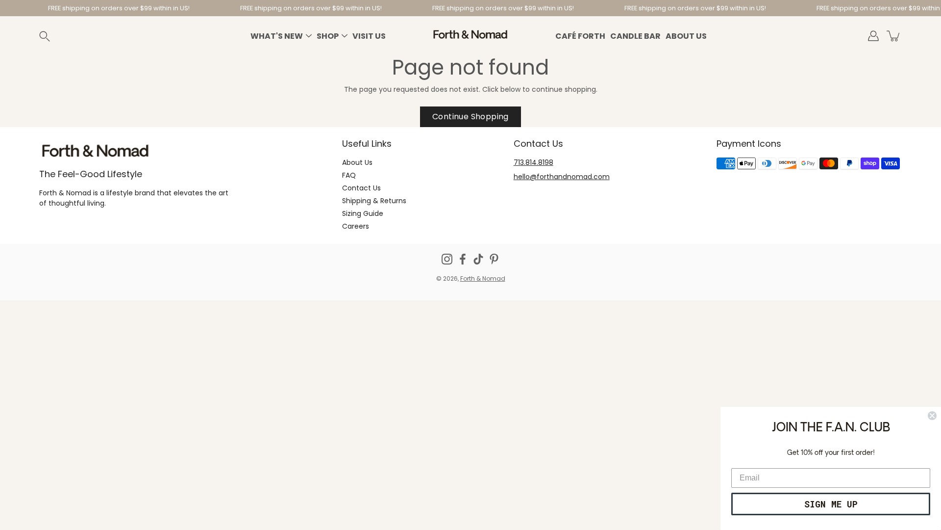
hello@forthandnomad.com (562, 177)
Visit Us (369, 36)
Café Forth (580, 36)
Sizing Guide (362, 213)
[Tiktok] (478, 259)
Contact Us (361, 188)
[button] (56, 36)
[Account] (873, 36)
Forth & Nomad (482, 278)
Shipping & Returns (374, 201)
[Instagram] (447, 259)
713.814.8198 (533, 162)
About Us (686, 36)
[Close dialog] (932, 416)
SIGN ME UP (831, 504)
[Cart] (894, 36)
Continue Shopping (470, 116)
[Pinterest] (494, 259)
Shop (328, 36)
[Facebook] (462, 259)
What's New (276, 36)
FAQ (349, 175)
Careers (355, 226)
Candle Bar (635, 36)
